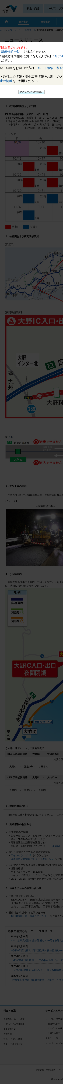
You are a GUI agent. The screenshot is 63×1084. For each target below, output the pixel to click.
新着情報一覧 (10, 52)
